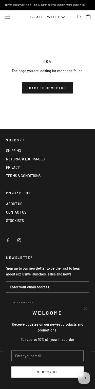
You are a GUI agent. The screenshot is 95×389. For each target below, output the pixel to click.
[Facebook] (8, 240)
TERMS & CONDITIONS (23, 176)
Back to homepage (47, 88)
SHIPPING (13, 151)
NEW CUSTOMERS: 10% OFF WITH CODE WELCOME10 (44, 5)
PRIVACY (13, 167)
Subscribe (47, 372)
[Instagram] (19, 240)
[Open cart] (88, 16)
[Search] (79, 16)
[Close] (85, 308)
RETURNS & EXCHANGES (25, 159)
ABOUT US (14, 204)
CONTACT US (16, 212)
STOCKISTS (15, 220)
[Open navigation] (7, 16)
